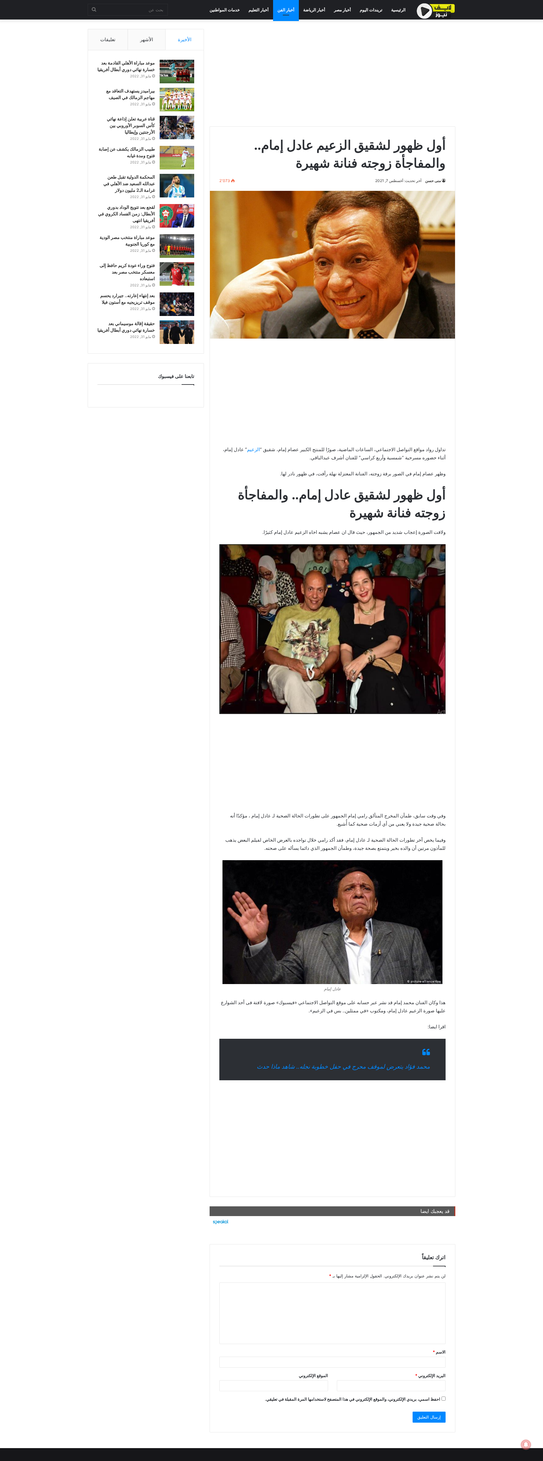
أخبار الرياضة (314, 9)
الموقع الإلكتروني (313, 1375)
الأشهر (146, 39)
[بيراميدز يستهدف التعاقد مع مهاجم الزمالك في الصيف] (177, 99)
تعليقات (107, 39)
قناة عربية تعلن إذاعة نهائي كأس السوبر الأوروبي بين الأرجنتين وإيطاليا (131, 125)
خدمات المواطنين (225, 9)
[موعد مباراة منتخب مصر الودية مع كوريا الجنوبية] (177, 246)
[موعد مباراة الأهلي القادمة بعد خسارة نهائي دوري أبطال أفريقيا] (177, 71)
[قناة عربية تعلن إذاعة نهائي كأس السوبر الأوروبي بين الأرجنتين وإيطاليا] (177, 127)
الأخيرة (184, 39)
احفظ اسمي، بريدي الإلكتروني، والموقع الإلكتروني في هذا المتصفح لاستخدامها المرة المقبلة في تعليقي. (352, 1399)
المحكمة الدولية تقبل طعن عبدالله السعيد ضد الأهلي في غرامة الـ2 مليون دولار (129, 183)
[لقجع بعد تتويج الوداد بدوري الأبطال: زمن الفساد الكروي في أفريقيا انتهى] (177, 216)
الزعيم (253, 449)
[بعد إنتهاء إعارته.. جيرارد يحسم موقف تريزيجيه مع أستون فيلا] (177, 304)
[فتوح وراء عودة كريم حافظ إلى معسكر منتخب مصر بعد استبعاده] (177, 274)
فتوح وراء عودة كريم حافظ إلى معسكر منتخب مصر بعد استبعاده (127, 272)
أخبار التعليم (259, 9)
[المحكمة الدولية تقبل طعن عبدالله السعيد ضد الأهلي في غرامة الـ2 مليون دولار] (177, 185)
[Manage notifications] (526, 1445)
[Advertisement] (332, 73)
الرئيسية (398, 9)
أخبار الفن (285, 9)
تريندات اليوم (371, 9)
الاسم (439, 1351)
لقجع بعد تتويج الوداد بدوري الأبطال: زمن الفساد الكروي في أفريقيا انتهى (126, 213)
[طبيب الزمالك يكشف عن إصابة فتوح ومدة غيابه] (177, 157)
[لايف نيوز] (435, 11)
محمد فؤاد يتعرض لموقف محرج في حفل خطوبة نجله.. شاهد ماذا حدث (343, 1066)
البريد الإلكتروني (430, 1375)
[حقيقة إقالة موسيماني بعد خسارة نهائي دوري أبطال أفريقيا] (177, 332)
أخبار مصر (342, 9)
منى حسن (433, 180)
